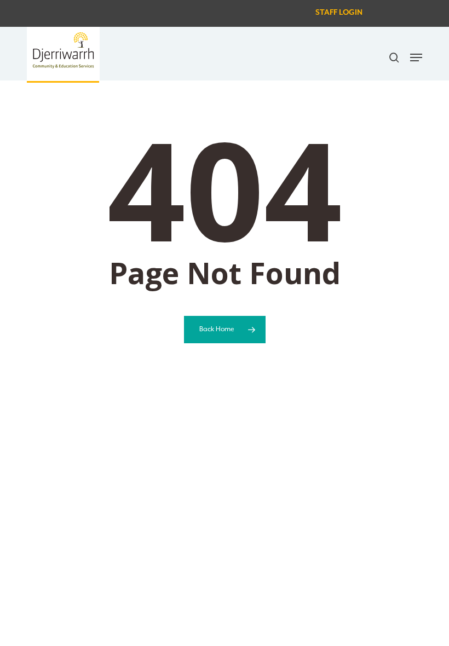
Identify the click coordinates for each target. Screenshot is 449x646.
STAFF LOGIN (338, 12)
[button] (416, 57)
